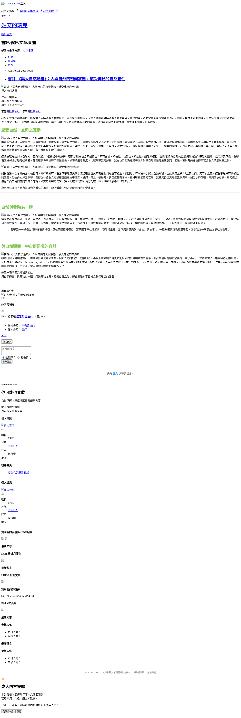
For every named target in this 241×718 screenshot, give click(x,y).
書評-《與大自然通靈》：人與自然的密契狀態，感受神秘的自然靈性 (66, 79)
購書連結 (14, 111)
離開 (19, 711)
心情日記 (28, 50)
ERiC (4, 298)
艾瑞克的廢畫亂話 (18, 472)
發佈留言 (7, 361)
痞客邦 (20, 316)
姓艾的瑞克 (14, 25)
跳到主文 (6, 34)
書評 (24, 329)
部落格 (12, 61)
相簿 (10, 57)
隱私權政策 (139, 672)
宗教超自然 (28, 325)
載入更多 (7, 341)
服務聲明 (151, 672)
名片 (10, 65)
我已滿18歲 (8, 711)
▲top (4, 335)
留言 (27, 316)
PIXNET (96, 672)
